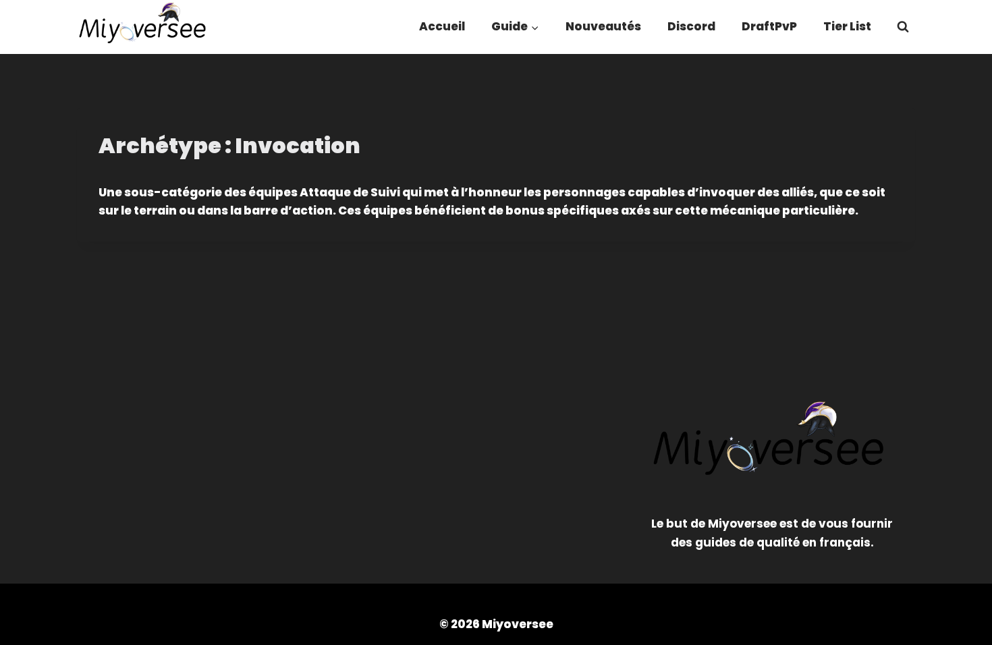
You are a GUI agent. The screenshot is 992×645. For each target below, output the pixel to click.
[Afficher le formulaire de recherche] (903, 27)
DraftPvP (769, 26)
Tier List (847, 26)
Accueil (442, 26)
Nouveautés (603, 26)
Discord (691, 26)
